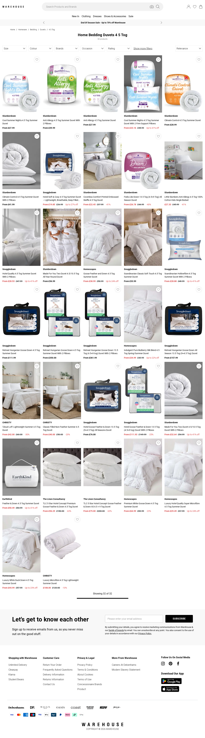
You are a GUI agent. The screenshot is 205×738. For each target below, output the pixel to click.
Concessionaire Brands (89, 684)
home (12, 29)
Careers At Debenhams (124, 664)
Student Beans (16, 679)
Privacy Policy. (145, 633)
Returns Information (53, 679)
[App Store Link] (171, 685)
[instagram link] (163, 663)
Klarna (11, 674)
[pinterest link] (170, 663)
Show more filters (143, 48)
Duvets (43, 29)
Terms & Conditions (87, 669)
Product (81, 689)
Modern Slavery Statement (126, 669)
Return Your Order (52, 664)
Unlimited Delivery (17, 664)
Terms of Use (84, 679)
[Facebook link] (178, 663)
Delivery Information (53, 674)
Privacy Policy (84, 664)
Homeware (22, 29)
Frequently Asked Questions (58, 669)
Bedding (33, 29)
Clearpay (13, 669)
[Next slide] (161, 22)
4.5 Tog (52, 29)
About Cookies (85, 674)
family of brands (116, 630)
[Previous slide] (44, 22)
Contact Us (49, 684)
